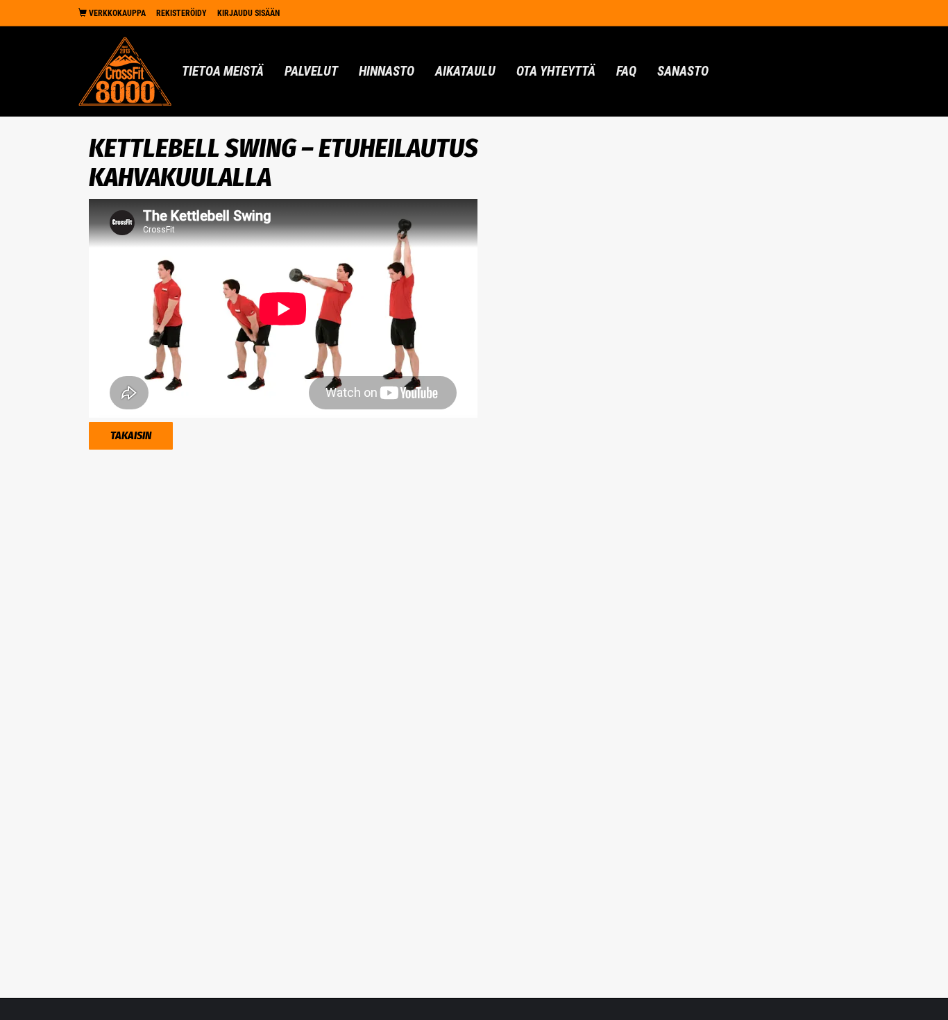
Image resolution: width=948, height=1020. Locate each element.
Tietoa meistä (223, 71)
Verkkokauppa (116, 13)
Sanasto (683, 71)
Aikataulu (465, 71)
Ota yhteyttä (555, 71)
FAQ (626, 71)
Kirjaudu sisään (248, 13)
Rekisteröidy (181, 13)
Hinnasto (386, 71)
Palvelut (311, 71)
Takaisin (130, 435)
